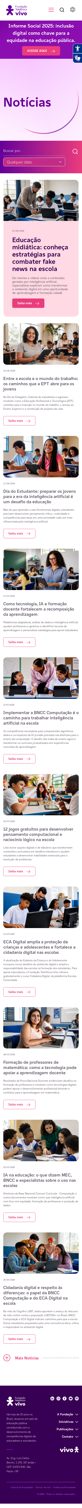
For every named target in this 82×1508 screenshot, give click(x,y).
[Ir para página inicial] (14, 10)
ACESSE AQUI (37, 51)
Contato (67, 1437)
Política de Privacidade (64, 1487)
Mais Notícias (27, 1357)
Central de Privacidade (22, 1487)
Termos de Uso (43, 1487)
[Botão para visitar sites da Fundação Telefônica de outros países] (72, 9)
